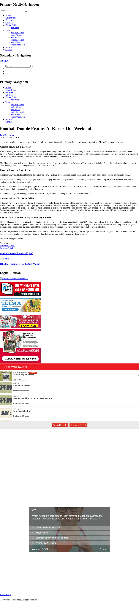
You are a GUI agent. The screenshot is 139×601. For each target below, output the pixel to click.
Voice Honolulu (17, 32)
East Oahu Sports (7, 245)
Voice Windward (18, 45)
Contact (8, 49)
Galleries (9, 20)
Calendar (9, 23)
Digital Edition (11, 25)
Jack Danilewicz (7, 135)
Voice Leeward (17, 40)
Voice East (15, 37)
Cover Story (10, 18)
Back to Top (5, 594)
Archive (8, 47)
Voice (7, 30)
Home (8, 15)
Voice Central (17, 35)
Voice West (15, 42)
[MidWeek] (5, 61)
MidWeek (15, 27)
